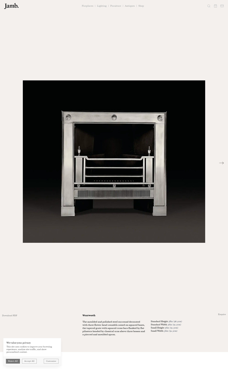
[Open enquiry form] (222, 6)
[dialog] (32, 352)
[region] (114, 161)
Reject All (13, 361)
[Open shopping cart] (215, 6)
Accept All (29, 361)
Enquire (222, 314)
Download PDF (9, 315)
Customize (51, 361)
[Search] (209, 6)
